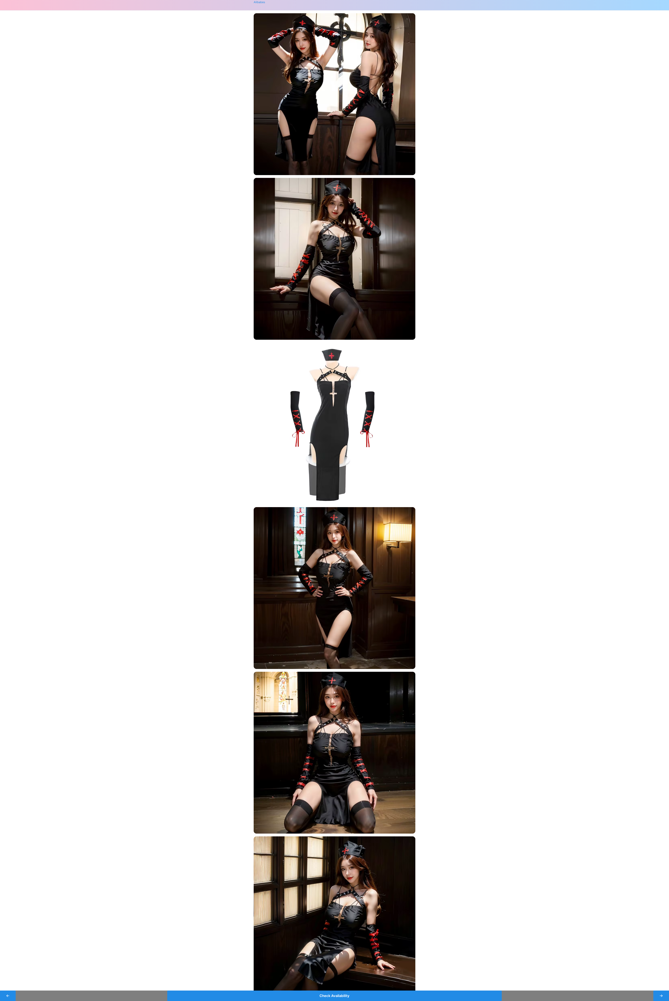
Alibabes (259, 2)
